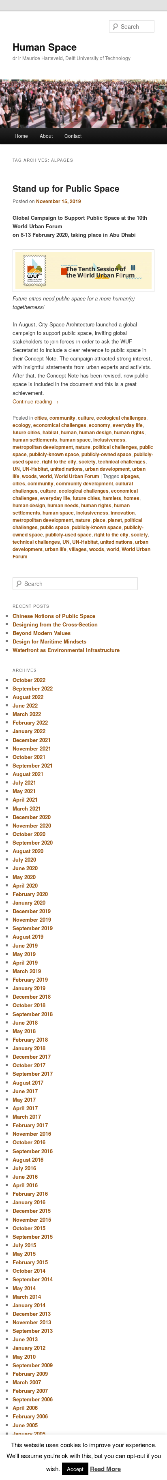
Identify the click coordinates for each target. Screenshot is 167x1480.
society (87, 461)
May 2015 (24, 1253)
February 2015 (30, 1262)
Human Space (45, 47)
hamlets (112, 498)
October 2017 (29, 1065)
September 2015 (33, 1236)
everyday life (128, 425)
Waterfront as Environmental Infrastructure (66, 650)
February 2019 (30, 979)
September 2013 (33, 1330)
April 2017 (25, 1108)
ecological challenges (121, 417)
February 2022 (30, 722)
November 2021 (32, 748)
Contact (72, 135)
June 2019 (25, 945)
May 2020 (24, 877)
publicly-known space (54, 454)
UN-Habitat (35, 468)
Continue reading (36, 401)
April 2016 (25, 1185)
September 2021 (33, 765)
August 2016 (28, 1159)
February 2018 (30, 1039)
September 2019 (33, 928)
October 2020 (29, 834)
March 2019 (27, 971)
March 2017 (27, 1116)
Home (21, 135)
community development (84, 483)
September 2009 (33, 1365)
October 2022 (29, 680)
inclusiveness (109, 439)
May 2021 (24, 791)
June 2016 (25, 1176)
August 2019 (28, 936)
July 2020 (24, 859)
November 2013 (32, 1322)
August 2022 (28, 697)
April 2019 (25, 962)
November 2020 (32, 825)
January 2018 (29, 1048)
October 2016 (29, 1142)
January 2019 (29, 988)
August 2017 (28, 1082)
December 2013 (32, 1313)
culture (86, 417)
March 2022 (27, 714)
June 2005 (25, 1425)
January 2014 (29, 1305)
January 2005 (29, 1433)
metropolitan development (43, 446)
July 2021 (24, 782)
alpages (130, 476)
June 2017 (25, 1091)
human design (95, 432)
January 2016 (29, 1202)
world (45, 476)
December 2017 (32, 1056)
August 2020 (28, 851)
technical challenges (122, 461)
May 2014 (24, 1288)
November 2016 (32, 1133)
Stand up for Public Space (66, 188)
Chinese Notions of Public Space (54, 616)
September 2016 (33, 1151)
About (46, 135)
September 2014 (33, 1279)
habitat (50, 432)
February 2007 (30, 1390)
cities (40, 417)
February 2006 (30, 1416)
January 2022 (29, 731)
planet (115, 519)
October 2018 (29, 1005)
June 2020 (25, 868)
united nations (66, 468)
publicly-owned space (106, 454)
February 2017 (30, 1125)
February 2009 (30, 1373)
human (69, 432)
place (99, 519)
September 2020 (33, 842)
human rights (129, 432)
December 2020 (32, 817)
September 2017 (33, 1073)
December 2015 (32, 1210)
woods (29, 476)
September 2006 (33, 1399)
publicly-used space (68, 534)
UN (16, 468)
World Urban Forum (76, 476)
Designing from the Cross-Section (55, 624)
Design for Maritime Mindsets (49, 641)
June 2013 (25, 1339)
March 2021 (27, 808)
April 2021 (25, 799)
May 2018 (24, 1031)
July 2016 (24, 1168)
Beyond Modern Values (42, 633)
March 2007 (27, 1382)
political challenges (115, 446)
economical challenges (59, 425)
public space (54, 527)
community (62, 417)
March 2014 (27, 1296)
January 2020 (29, 902)
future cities (26, 432)
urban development (107, 468)
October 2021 (29, 757)
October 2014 (29, 1270)
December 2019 (32, 911)
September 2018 (33, 1014)
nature (82, 446)
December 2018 (32, 996)
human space (75, 439)
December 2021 (32, 740)
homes (131, 498)
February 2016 (30, 1193)
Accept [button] (75, 1469)
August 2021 (28, 774)
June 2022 (25, 705)
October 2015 (29, 1228)
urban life (55, 549)
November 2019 (32, 919)
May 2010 (24, 1356)
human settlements (35, 439)
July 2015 (24, 1245)
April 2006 (25, 1407)
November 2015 (32, 1219)
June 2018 (25, 1022)
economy (99, 425)
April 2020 (25, 885)
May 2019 (24, 954)
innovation (123, 512)
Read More (105, 1468)
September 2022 (33, 688)
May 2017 (24, 1099)
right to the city (59, 461)
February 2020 (30, 894)
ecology (22, 425)
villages (78, 549)
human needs (63, 505)
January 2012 (29, 1347)
